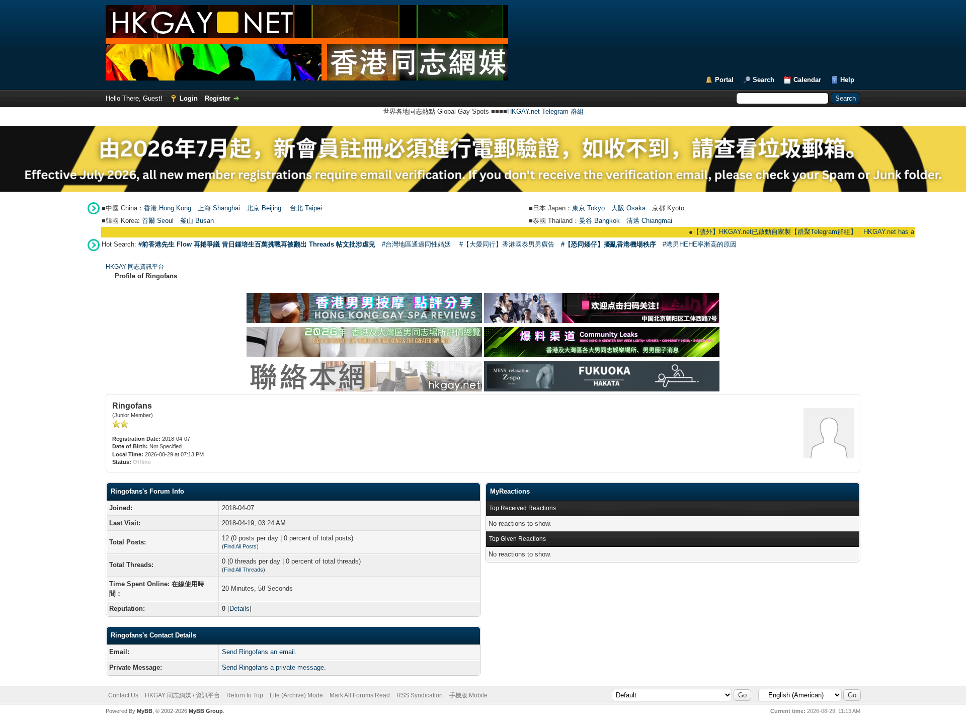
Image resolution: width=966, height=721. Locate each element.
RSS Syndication (419, 695)
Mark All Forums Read (360, 695)
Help (847, 80)
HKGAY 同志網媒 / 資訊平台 (182, 695)
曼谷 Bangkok (599, 220)
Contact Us (123, 695)
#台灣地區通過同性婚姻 (416, 244)
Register (217, 98)
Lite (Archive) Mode (296, 695)
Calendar (807, 80)
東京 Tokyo (588, 208)
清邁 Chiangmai (649, 220)
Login (189, 98)
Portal (724, 80)
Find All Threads (243, 570)
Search (763, 80)
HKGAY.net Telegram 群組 (545, 111)
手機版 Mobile (468, 695)
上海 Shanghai (219, 208)
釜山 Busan (197, 220)
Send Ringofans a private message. (274, 667)
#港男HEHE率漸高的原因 (700, 244)
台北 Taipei (306, 208)
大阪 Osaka (628, 208)
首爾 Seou (157, 220)
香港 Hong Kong (167, 208)
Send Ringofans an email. (259, 652)
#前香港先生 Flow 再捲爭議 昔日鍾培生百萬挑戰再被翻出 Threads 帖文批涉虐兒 (256, 244)
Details (239, 608)
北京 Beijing (264, 208)
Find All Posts (240, 546)
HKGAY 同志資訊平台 (135, 266)
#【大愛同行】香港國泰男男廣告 (506, 244)
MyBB (144, 711)
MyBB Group (206, 711)
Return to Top (244, 695)
